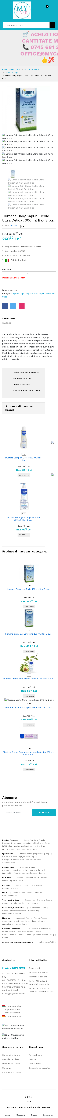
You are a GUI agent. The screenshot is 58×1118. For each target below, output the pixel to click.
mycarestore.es (13, 1016)
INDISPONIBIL (24, 475)
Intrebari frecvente (38, 972)
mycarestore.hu (13, 1006)
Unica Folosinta (26, 854)
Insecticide (7, 873)
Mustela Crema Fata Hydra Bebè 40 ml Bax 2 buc (28, 678)
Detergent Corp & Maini (34, 840)
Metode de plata (10, 1059)
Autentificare (35, 1055)
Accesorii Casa (38, 873)
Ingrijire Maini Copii (27, 857)
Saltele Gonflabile (47, 942)
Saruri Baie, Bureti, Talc (26, 849)
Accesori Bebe (8, 863)
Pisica (25, 885)
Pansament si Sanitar (11, 914)
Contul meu (35, 1063)
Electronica (30, 900)
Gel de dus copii (9, 857)
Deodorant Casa (27, 867)
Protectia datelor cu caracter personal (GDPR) (41, 989)
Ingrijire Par (7, 846)
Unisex (20, 878)
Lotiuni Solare (8, 932)
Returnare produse (11, 1072)
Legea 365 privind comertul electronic (39, 982)
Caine (18, 885)
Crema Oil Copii (11, 73)
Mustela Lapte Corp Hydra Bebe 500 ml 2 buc (28, 707)
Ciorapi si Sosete (45, 900)
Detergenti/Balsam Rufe (13, 860)
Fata (28, 929)
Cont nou (33, 1059)
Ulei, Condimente (10, 896)
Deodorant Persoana (11, 843)
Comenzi (6, 1068)
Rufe (41, 870)
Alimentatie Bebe (33, 860)
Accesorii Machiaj (24, 918)
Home (4, 69)
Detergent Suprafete (11, 870)
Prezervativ (33, 911)
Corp (52, 935)
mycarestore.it (12, 1012)
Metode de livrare (11, 1063)
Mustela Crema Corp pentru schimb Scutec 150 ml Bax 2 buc (28, 753)
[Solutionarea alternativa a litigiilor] (15, 1027)
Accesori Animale (10, 888)
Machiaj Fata (7, 924)
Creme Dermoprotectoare (14, 911)
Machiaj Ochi (26, 921)
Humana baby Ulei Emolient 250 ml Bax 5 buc (28, 634)
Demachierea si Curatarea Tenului (17, 935)
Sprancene (7, 921)
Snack (29, 893)
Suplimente (35, 908)
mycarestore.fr (12, 1009)
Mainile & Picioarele (41, 929)
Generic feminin (41, 935)
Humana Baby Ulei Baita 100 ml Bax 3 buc (28, 589)
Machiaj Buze (39, 921)
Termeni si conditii (38, 976)
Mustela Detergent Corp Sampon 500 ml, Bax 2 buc (23, 518)
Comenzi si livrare (11, 1055)
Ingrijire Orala (39, 846)
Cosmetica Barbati (25, 932)
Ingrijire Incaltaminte (23, 846)
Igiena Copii (15, 69)
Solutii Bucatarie (30, 870)
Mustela (13, 225)
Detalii (6, 322)
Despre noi (34, 968)
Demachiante (21, 924)
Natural (5, 938)
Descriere (8, 318)
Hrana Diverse (36, 885)
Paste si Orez (19, 893)
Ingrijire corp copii (31, 69)
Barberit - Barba (42, 843)
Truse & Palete (40, 918)
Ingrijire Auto (32, 903)
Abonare (44, 812)
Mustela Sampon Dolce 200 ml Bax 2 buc (23, 459)
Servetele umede (22, 873)
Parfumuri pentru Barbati (36, 878)
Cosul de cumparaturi (40, 1068)
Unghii (16, 921)
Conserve (38, 893)
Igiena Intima (28, 843)
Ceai (44, 908)
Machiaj (38, 932)
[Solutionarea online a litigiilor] (15, 1036)
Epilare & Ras (8, 849)
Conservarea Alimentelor (13, 903)
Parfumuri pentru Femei (12, 881)
